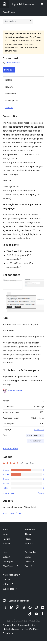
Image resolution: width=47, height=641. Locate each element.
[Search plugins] (30, 21)
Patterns (29, 543)
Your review (8, 493)
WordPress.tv (10, 566)
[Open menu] (43, 4)
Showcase (30, 529)
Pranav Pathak (13, 62)
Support (9, 107)
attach (29, 435)
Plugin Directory (9, 12)
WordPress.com (11, 575)
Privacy (6, 543)
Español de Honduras (19, 600)
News (5, 534)
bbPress (8, 584)
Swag (29, 566)
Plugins (28, 539)
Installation (10, 93)
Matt (6, 579)
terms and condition (35, 441)
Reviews (9, 87)
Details (8, 80)
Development (11, 100)
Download (9, 70)
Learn (5, 552)
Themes (29, 534)
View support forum (12, 513)
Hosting (6, 539)
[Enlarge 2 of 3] (41, 282)
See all (41, 493)
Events (28, 557)
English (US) (39, 429)
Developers (8, 561)
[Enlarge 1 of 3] (19, 282)
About (5, 529)
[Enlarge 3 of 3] (41, 295)
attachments (38, 435)
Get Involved (31, 552)
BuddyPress (10, 589)
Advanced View (10, 448)
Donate (30, 561)
